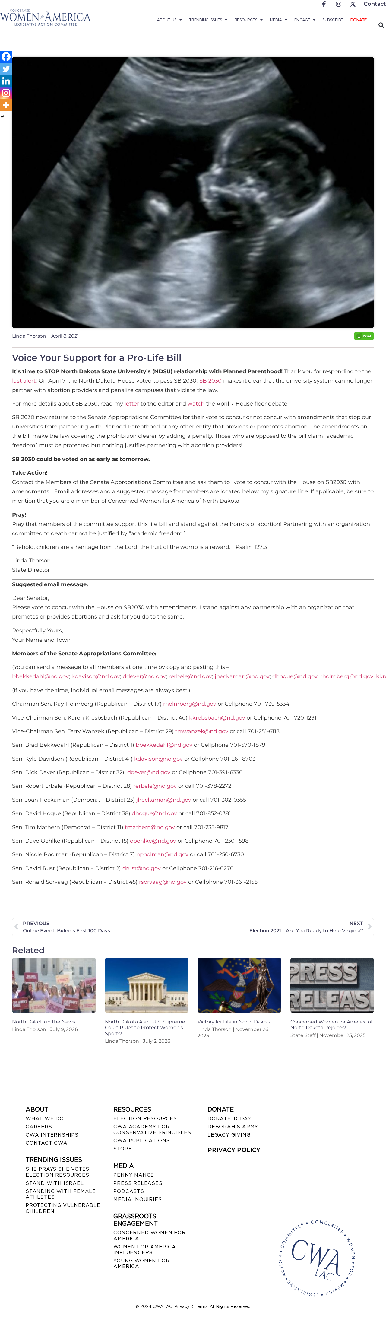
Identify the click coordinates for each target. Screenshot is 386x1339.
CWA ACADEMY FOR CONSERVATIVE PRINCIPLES (152, 1129)
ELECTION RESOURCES (145, 1118)
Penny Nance (133, 1175)
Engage (302, 19)
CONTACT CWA (47, 1143)
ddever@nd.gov (144, 676)
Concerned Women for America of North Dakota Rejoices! (331, 1024)
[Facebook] (6, 57)
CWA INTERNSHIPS (52, 1135)
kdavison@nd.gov (95, 676)
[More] (6, 105)
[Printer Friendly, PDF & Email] (364, 338)
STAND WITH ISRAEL (55, 1183)
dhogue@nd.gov (295, 676)
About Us (166, 19)
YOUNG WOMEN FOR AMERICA (141, 1263)
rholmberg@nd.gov (346, 676)
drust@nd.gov (141, 868)
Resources (246, 19)
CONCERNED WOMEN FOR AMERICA (149, 1235)
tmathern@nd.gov (150, 827)
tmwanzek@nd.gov (201, 731)
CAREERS (39, 1127)
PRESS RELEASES (137, 1183)
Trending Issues (205, 19)
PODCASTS (128, 1191)
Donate (358, 19)
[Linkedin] (6, 81)
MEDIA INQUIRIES (137, 1199)
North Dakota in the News (43, 1022)
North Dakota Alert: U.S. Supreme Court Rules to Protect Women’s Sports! (145, 1027)
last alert (24, 380)
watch (196, 403)
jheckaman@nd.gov (242, 676)
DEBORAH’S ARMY (232, 1127)
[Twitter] (6, 69)
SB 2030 (210, 380)
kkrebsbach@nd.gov (217, 717)
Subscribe (332, 19)
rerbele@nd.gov (190, 676)
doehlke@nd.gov (153, 841)
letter (132, 403)
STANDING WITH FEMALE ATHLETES (61, 1194)
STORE (122, 1149)
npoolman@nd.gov (162, 854)
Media (276, 19)
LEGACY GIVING (228, 1135)
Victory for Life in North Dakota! (235, 1022)
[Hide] (2, 116)
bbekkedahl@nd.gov (40, 676)
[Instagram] (6, 93)
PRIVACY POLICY (233, 1149)
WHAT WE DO (45, 1118)
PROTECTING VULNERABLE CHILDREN (63, 1208)
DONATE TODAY (229, 1118)
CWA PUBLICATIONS (141, 1140)
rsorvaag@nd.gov (163, 882)
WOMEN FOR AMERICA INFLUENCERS (144, 1249)
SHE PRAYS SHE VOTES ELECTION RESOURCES (57, 1172)
